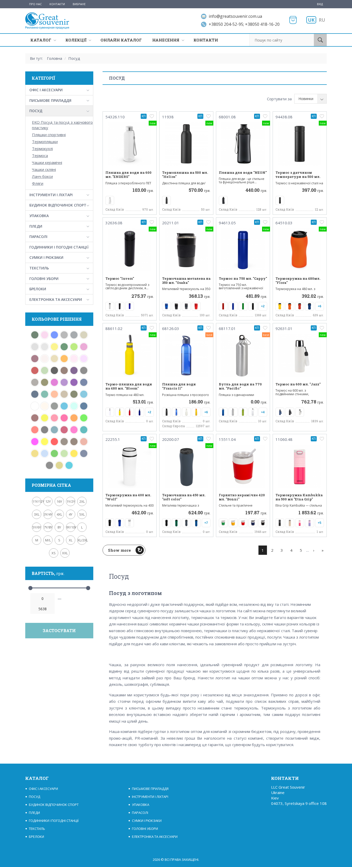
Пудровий (44, 358)
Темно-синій (35, 394)
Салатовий (74, 347)
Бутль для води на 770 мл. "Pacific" (240, 386)
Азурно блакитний (74, 406)
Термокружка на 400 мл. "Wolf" (128, 497)
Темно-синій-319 (84, 382)
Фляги (37, 183)
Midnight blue (84, 406)
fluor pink (64, 418)
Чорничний (74, 370)
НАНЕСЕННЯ (165, 40)
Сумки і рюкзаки (46, 257)
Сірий (74, 335)
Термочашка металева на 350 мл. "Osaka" (186, 280)
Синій (54, 335)
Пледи (35, 226)
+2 (263, 306)
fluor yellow (44, 418)
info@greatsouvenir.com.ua (235, 16)
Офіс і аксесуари (46, 89)
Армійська (54, 406)
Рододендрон (35, 358)
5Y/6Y (36, 527)
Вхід (320, 4)
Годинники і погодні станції (58, 247)
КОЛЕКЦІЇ (75, 40)
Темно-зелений (64, 347)
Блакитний (44, 453)
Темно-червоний (35, 370)
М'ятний (44, 394)
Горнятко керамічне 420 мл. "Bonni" (242, 497)
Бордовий (35, 418)
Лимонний (44, 441)
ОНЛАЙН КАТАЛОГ (121, 40)
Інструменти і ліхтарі (51, 194)
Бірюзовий (84, 394)
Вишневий (64, 430)
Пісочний (54, 358)
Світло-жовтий (54, 347)
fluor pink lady (54, 418)
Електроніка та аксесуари (55, 299)
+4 (263, 412)
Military (74, 394)
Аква (64, 406)
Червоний (54, 441)
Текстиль (39, 268)
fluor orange (74, 418)
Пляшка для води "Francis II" (179, 386)
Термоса (40, 155)
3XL (36, 514)
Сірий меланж (64, 335)
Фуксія (54, 382)
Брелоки (37, 288)
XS (54, 553)
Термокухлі (42, 148)
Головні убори (43, 278)
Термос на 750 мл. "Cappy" (243, 278)
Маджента (35, 441)
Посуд (74, 58)
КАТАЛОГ (40, 40)
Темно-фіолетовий (74, 382)
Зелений (54, 453)
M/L (48, 540)
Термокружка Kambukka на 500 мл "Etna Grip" (299, 497)
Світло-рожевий (44, 335)
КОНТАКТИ (206, 40)
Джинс (84, 453)
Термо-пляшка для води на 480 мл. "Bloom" (128, 386)
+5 (319, 523)
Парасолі (38, 236)
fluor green (84, 418)
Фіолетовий (64, 382)
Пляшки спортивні (49, 134)
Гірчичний (59, 465)
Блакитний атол (69, 465)
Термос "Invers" (119, 278)
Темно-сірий (84, 370)
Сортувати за (279, 98)
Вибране (79, 4)
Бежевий (44, 406)
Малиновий (74, 430)
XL (70, 540)
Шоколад (64, 370)
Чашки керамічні (47, 162)
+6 (319, 306)
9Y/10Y (70, 527)
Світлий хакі (84, 335)
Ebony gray (44, 430)
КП (144, 116)
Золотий (35, 453)
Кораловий (84, 441)
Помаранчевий (64, 358)
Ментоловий (44, 370)
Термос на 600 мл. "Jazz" (298, 384)
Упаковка (39, 215)
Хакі (44, 382)
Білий (35, 406)
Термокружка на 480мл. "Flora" (297, 280)
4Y (70, 514)
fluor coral (35, 430)
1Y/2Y (70, 501)
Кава (64, 441)
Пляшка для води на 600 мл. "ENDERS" (128, 174)
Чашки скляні (44, 169)
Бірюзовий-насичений (54, 430)
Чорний (54, 370)
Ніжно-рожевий (74, 358)
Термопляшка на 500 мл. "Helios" (185, 174)
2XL (82, 501)
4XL (59, 514)
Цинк (35, 382)
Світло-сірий (44, 347)
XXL (65, 553)
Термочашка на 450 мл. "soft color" (183, 497)
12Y (48, 501)
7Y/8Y (48, 527)
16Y (59, 501)
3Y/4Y (48, 514)
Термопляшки (45, 141)
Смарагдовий (84, 430)
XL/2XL (82, 540)
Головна (54, 58)
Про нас (35, 4)
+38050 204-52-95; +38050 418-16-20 (244, 24)
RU (322, 20)
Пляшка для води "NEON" (243, 172)
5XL (82, 514)
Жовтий (74, 453)
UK (311, 20)
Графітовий (49, 465)
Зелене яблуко (64, 453)
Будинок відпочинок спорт (57, 205)
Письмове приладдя (50, 100)
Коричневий (74, 441)
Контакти (57, 4)
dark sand (64, 394)
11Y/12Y (36, 501)
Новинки (305, 98)
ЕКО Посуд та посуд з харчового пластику (62, 125)
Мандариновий (54, 394)
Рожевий (84, 347)
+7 (206, 523)
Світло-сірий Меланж (35, 347)
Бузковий (84, 358)
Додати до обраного (152, 116)
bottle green (35, 335)
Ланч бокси (42, 176)
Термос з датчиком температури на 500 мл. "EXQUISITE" (297, 176)
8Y (59, 527)
